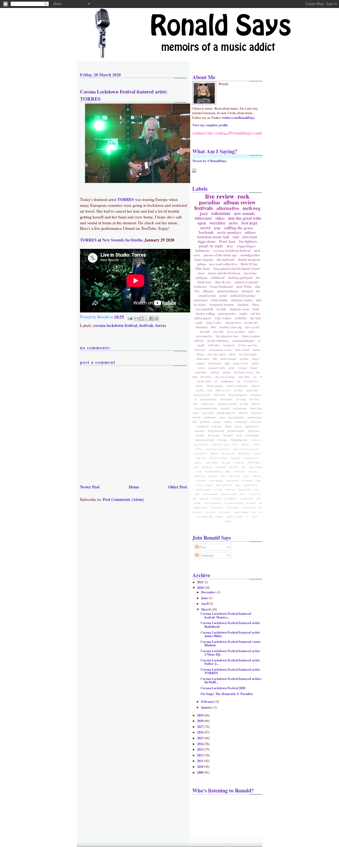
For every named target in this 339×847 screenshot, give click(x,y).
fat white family (248, 354)
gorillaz (244, 359)
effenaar (208, 291)
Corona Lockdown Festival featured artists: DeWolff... (231, 680)
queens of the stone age (220, 254)
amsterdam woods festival (217, 449)
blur (213, 327)
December (209, 592)
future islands (229, 359)
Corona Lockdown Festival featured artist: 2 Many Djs (230, 652)
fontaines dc (239, 471)
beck (209, 390)
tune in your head (204, 440)
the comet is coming (234, 503)
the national (225, 259)
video (220, 218)
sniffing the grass (238, 228)
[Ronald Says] (194, 171)
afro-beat (249, 237)
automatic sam (228, 453)
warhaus (227, 521)
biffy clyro (201, 458)
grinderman (199, 476)
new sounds (244, 213)
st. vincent (216, 498)
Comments (205, 555)
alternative (227, 208)
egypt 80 (225, 408)
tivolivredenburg (218, 341)
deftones (256, 404)
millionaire (210, 417)
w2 (247, 516)
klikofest (243, 413)
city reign (241, 399)
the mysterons (248, 507)
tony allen (244, 377)
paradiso (209, 202)
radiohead (218, 277)
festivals (146, 325)
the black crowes (243, 372)
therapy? (228, 435)
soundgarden (250, 254)
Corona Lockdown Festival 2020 (222, 687)
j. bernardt (201, 480)
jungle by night (211, 246)
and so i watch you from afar (246, 449)
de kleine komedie (227, 404)
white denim (219, 300)
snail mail (204, 498)
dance (196, 467)
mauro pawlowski (224, 485)
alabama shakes (242, 300)
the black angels (236, 431)
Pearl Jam (227, 241)
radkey (228, 422)
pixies (197, 494)
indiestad (257, 476)
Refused (245, 444)
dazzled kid (220, 467)
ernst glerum (240, 408)
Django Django (215, 386)
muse (222, 417)
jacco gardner (236, 332)
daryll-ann (207, 467)
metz (251, 332)
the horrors (254, 431)
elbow (232, 354)
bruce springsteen (238, 395)
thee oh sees (223, 282)
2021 (200, 582)
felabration (203, 359)
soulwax (214, 372)
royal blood (202, 426)
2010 (200, 766)
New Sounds (113, 240)
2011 (200, 760)
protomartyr (204, 336)
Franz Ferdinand (221, 286)
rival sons (255, 422)
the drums (251, 503)
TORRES (125, 199)
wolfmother (227, 381)
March (206, 609)
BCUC (236, 444)
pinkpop (201, 277)
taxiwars (199, 431)
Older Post (177, 487)
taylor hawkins (216, 431)
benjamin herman (222, 304)
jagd (227, 363)
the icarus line (232, 507)
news (233, 223)
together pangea (241, 512)
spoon (238, 426)
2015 (200, 738)
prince (243, 494)
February (208, 701)
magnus (209, 485)
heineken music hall (213, 237)
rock (243, 196)
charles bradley (208, 399)
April (205, 603)
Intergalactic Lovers (220, 350)
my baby (218, 489)
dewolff (204, 332)
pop (217, 228)
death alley (234, 467)
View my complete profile (210, 125)
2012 (200, 755)
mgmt (238, 485)
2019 (200, 715)
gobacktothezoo (227, 291)
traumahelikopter (243, 341)
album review (240, 202)
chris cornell (242, 350)
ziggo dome (207, 241)
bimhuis (243, 304)
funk (256, 309)
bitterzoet (203, 218)
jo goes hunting (216, 480)
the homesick (217, 507)
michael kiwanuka (242, 295)
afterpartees (233, 323)
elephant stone (239, 309)
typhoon (219, 516)
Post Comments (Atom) (123, 499)
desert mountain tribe (205, 408)
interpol (247, 291)
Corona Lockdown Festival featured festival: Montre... (225, 615)
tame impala (203, 259)
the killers (206, 377)
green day (252, 471)
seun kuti (216, 426)
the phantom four (227, 336)
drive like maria (216, 354)
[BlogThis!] (141, 318)
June (205, 597)
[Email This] (136, 318)
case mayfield (204, 309)
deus (229, 245)
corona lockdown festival (115, 325)
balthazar (202, 250)
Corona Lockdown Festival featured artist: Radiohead (230, 624)
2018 (200, 720)
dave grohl (252, 327)
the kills (200, 435)
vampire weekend (234, 516)
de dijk (221, 309)
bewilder (238, 390)
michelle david (250, 485)
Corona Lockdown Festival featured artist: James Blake (230, 634)
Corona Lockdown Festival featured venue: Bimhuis (230, 643)
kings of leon (240, 363)
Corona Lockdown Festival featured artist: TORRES (123, 95)
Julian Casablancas (237, 386)
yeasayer (229, 345)
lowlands (206, 232)
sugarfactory (252, 426)
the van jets (214, 435)
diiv (243, 467)
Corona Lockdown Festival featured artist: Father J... (230, 662)
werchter (217, 223)
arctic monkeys (229, 232)
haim (223, 476)
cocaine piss (239, 462)
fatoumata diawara (213, 471)
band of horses (244, 453)
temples (197, 503)
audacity (214, 453)
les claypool (247, 480)
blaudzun (201, 327)
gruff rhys (212, 476)
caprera (198, 462)
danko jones (208, 404)
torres (160, 325)
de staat (244, 404)
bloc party (235, 458)
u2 (216, 381)
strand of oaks (246, 498)
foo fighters (248, 241)
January (207, 707)
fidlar (228, 471)
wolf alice (214, 345)
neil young (230, 489)
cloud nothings (211, 462)
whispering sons (238, 440)
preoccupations (210, 494)
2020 (200, 587)
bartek (258, 453)
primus (217, 422)
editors (250, 232)
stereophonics (230, 498)
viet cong (222, 440)
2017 (200, 726)
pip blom (205, 422)
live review (219, 196)
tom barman (252, 435)
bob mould (219, 395)
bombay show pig (231, 327)
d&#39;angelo (254, 462)
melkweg (251, 208)
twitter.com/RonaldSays (238, 117)
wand (254, 516)
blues (255, 304)
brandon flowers (251, 458)
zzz (238, 381)
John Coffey (214, 323)
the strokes (211, 512)
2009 (200, 772)
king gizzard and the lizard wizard (236, 268)
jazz (204, 213)
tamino (227, 372)
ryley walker (223, 318)
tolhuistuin (220, 213)
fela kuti (218, 332)
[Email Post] (129, 318)
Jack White (244, 286)
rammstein (241, 422)
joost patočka (232, 480)
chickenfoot (226, 399)
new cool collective (223, 263)
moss (201, 273)
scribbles (241, 318)
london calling (205, 313)
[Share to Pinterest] (156, 318)
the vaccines (224, 512)
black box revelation (218, 458)
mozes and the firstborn (224, 273)
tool (253, 512)
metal (223, 295)
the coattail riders (213, 503)
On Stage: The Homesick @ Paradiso (226, 693)
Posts (202, 547)
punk (232, 368)
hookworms (214, 363)
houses (246, 476)
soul (236, 237)
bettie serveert (223, 390)
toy (255, 377)
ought (243, 313)
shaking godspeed (240, 277)
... (226, 132)
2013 (200, 749)
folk (215, 359)
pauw (256, 489)
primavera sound (228, 494)
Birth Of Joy (249, 264)
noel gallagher (236, 417)
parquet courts (216, 368)
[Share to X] (146, 318)
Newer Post (90, 487)
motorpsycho (227, 313)
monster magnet (203, 489)
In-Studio (133, 240)
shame (228, 426)
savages (242, 368)
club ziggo (225, 462)
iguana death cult (226, 413)
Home (134, 487)
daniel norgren (249, 259)
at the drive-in (200, 453)
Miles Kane (202, 268)
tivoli (239, 435)
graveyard (207, 413)
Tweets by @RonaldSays (209, 160)
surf (258, 498)
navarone (250, 273)
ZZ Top (256, 444)
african (198, 449)
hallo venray (234, 476)
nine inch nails (244, 489)
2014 (200, 743)
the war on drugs (225, 377)
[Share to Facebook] (151, 318)
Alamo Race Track (220, 444)
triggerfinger (246, 245)
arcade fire (251, 323)
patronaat (200, 300)
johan (201, 263)
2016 (200, 732)
